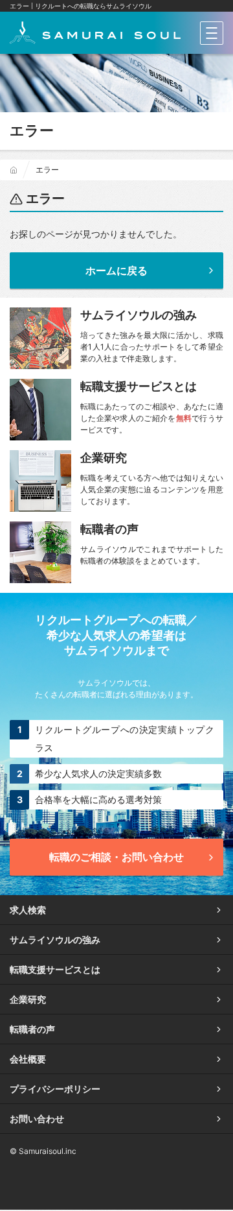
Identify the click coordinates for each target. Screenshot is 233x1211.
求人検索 (28, 909)
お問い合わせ (37, 1118)
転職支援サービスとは (55, 969)
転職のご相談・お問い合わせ (116, 856)
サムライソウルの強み (55, 939)
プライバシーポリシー (55, 1088)
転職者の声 (32, 1029)
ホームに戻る (116, 270)
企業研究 (28, 999)
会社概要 (28, 1058)
